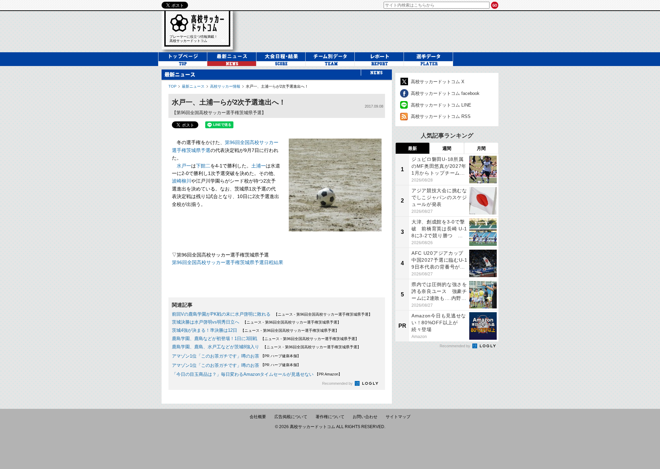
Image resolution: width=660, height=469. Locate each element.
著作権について (330, 416)
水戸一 (184, 165)
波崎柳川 (181, 181)
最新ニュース (193, 86)
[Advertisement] (373, 30)
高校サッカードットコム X (437, 81)
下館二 (203, 165)
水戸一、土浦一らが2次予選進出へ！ (277, 86)
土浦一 (258, 165)
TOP (172, 86)
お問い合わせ (365, 416)
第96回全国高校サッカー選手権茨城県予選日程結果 (227, 262)
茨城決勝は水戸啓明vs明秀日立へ (205, 322)
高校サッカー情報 (225, 86)
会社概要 (258, 416)
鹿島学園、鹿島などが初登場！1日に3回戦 (214, 338)
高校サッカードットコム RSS (441, 116)
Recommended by (338, 383)
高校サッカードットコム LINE (441, 105)
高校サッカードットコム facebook (445, 93)
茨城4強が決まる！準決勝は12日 (204, 330)
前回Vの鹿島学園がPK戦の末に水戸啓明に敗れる (221, 314)
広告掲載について (290, 416)
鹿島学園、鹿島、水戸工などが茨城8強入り (215, 346)
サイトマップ (398, 416)
